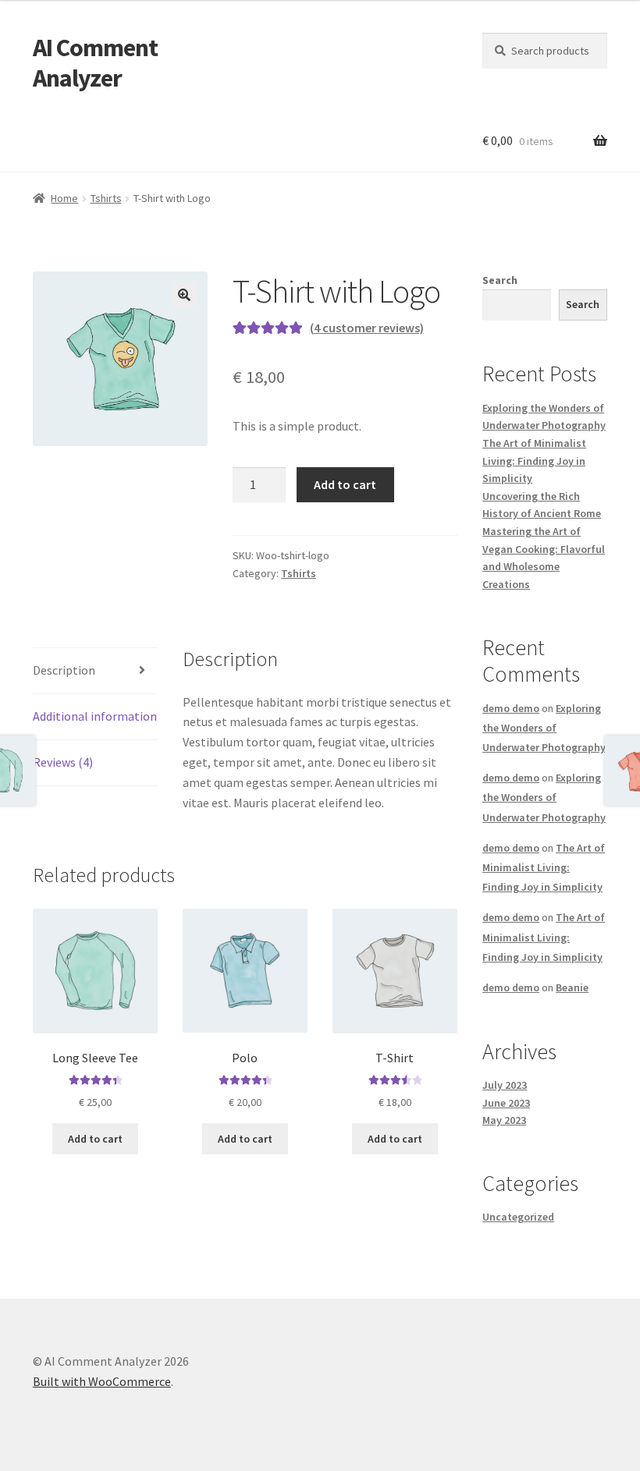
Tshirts (106, 198)
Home (64, 198)
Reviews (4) (63, 762)
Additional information (95, 716)
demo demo (510, 708)
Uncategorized (518, 1217)
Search (499, 280)
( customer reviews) (367, 327)
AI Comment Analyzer (95, 63)
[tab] (95, 671)
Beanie (572, 987)
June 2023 (506, 1103)
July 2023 (504, 1085)
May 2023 (504, 1120)
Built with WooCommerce (102, 1381)
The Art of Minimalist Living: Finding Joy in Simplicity (534, 460)
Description (64, 670)
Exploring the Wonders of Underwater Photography (544, 727)
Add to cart (345, 484)
